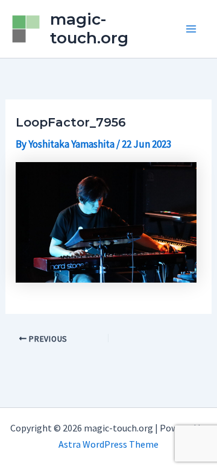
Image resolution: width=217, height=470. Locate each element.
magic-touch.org (89, 29)
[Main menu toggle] (192, 29)
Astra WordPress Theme (108, 444)
